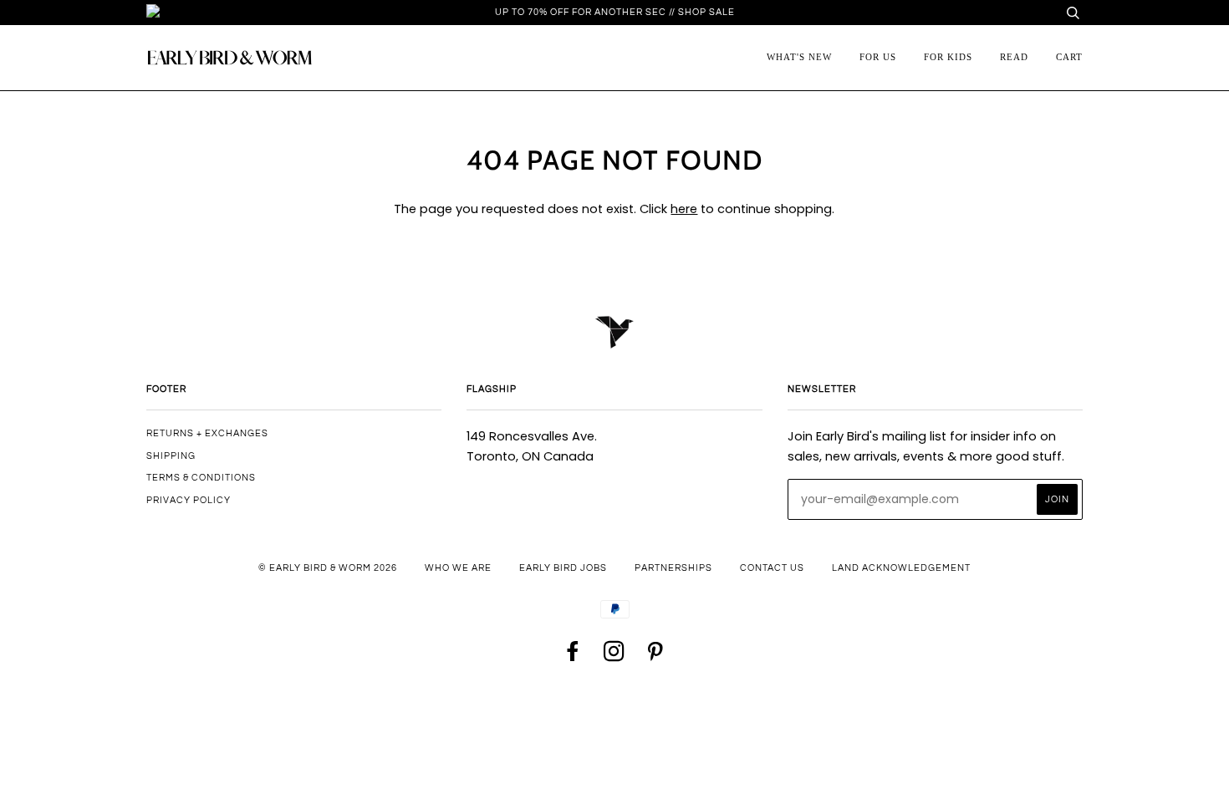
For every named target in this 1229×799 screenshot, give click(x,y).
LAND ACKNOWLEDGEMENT (901, 568)
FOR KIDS (948, 57)
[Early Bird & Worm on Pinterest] (655, 656)
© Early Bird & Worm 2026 (327, 568)
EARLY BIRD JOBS (563, 568)
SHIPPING (171, 456)
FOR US (877, 57)
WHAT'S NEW (799, 57)
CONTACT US (772, 568)
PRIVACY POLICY (188, 500)
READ (1014, 57)
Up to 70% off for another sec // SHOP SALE (615, 12)
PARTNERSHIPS (673, 568)
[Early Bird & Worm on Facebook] (573, 656)
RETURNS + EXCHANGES (207, 433)
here (684, 209)
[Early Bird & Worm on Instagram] (614, 656)
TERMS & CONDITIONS (201, 477)
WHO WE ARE (458, 568)
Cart (1069, 57)
